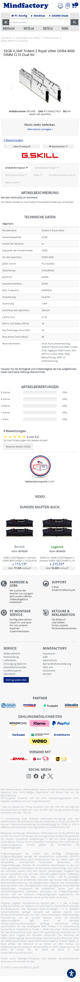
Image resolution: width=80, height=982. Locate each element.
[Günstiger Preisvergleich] (29, 720)
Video (36, 190)
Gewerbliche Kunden (15, 682)
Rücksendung (11, 671)
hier (32, 976)
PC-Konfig (20, 15)
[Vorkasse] (19, 749)
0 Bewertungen (13, 155)
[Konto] (67, 5)
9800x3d (9, 28)
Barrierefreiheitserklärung (57, 678)
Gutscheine (49, 685)
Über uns (48, 682)
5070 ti (48, 28)
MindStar (39, 15)
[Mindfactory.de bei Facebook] (36, 791)
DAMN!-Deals (59, 15)
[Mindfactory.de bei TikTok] (43, 791)
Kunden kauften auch (61, 190)
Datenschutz (50, 675)
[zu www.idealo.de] (71, 720)
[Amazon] (18, 738)
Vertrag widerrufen (16, 694)
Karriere (47, 689)
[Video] (40, 92)
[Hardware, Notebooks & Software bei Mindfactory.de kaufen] (26, 6)
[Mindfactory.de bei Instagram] (29, 791)
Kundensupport (12, 685)
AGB (45, 671)
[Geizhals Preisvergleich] (8, 720)
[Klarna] (40, 738)
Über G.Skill (11, 197)
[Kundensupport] (60, 5)
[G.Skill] (40, 170)
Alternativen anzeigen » (40, 144)
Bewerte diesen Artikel (18, 461)
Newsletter (10, 689)
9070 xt (29, 28)
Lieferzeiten (10, 675)
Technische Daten (14, 190)
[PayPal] (61, 738)
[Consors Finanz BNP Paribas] (40, 749)
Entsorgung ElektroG (15, 678)
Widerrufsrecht (12, 668)
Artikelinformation (15, 182)
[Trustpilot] (50, 720)
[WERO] (40, 756)
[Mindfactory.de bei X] (50, 791)
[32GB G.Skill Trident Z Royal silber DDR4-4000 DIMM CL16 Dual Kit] (15, 451)
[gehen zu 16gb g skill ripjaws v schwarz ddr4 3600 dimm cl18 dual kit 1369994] (20, 556)
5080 (65, 28)
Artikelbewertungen (45, 182)
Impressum (49, 668)
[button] (5, 22)
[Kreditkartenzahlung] (61, 749)
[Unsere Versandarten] (40, 773)
